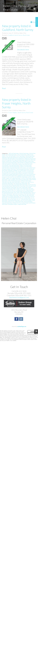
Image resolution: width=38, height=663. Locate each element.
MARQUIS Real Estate (26, 180)
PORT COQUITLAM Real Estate (20, 188)
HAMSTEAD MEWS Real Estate (9, 175)
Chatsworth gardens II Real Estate (10, 163)
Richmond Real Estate (28, 191)
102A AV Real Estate (24, 153)
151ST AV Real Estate (11, 156)
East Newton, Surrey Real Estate (27, 167)
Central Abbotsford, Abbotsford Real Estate (25, 158)
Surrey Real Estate (26, 197)
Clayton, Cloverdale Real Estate (25, 163)
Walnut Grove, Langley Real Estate (16, 201)
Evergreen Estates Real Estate (9, 169)
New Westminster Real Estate (20, 183)
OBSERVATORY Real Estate (19, 186)
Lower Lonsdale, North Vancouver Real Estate (18, 179)
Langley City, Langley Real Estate (13, 178)
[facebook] (16, 319)
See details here (23, 50)
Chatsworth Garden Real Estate (9, 162)
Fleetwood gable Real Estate (22, 169)
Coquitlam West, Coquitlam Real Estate (11, 167)
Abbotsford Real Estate (7, 157)
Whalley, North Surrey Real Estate (20, 203)
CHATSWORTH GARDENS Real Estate (26, 162)
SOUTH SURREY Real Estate (12, 196)
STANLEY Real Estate (25, 196)
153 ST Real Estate (20, 156)
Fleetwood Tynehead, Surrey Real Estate (17, 170)
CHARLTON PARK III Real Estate (26, 161)
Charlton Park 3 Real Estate (12, 161)
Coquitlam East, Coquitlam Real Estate (10, 166)
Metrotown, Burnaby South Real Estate (11, 182)
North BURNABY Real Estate (20, 184)
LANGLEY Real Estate (26, 178)
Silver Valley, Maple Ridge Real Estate (22, 192)
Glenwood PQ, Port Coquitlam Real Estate (11, 173)
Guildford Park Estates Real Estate (10, 174)
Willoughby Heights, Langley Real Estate (17, 204)
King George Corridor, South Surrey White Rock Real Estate (18, 176)
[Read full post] (9, 47)
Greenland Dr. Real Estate (27, 173)
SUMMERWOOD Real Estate (14, 197)
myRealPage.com (21, 326)
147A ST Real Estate (21, 154)
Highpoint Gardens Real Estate (24, 175)
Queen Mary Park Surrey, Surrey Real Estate (12, 191)
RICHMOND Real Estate (7, 192)
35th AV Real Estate (29, 156)
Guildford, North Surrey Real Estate (19, 35)
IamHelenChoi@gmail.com (19, 297)
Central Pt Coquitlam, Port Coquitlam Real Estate (13, 160)
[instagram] (21, 319)
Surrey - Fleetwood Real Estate (24, 199)
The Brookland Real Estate (14, 200)
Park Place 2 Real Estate (22, 187)
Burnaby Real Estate (10, 158)
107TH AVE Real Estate (11, 154)
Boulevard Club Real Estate (19, 157)
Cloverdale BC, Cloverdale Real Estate (10, 165)
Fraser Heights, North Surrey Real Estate (20, 112)
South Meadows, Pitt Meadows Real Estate (18, 194)
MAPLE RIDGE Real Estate (14, 180)
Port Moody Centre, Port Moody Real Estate (24, 190)
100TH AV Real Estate (14, 153)
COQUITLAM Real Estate (25, 165)
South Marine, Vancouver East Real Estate (22, 193)
